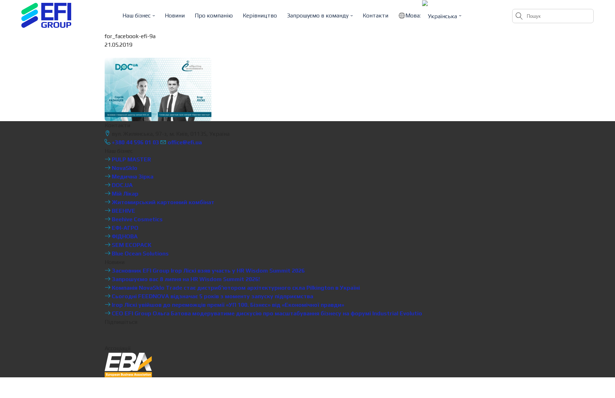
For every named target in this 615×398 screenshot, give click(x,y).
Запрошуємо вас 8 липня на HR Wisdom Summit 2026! (185, 279)
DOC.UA (121, 185)
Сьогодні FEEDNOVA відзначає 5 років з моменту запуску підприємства (211, 296)
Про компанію (214, 15)
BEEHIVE (122, 210)
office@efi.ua (185, 142)
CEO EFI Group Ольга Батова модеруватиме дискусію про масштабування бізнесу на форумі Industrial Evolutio (266, 313)
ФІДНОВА (124, 236)
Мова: (413, 15)
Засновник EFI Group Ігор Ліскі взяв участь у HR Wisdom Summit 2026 (207, 270)
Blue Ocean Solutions (139, 253)
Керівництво (260, 15)
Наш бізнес (136, 15)
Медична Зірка (131, 176)
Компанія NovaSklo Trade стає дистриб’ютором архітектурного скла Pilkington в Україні (235, 287)
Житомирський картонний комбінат (162, 202)
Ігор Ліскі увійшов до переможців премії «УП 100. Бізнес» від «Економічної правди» (227, 304)
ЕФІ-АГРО (124, 227)
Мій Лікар (124, 193)
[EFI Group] (46, 15)
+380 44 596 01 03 (134, 142)
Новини (175, 15)
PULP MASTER (130, 159)
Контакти (375, 15)
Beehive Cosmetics (136, 219)
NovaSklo (123, 168)
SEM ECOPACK (131, 245)
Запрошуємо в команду (317, 15)
